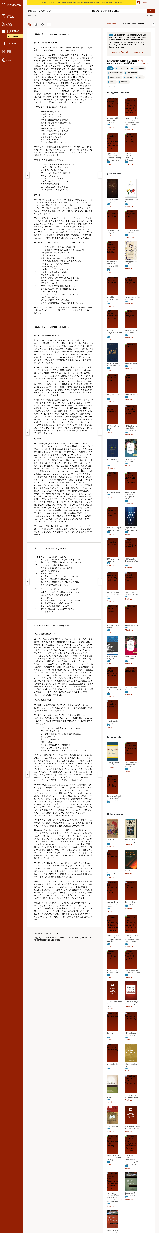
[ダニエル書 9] (100, 432)
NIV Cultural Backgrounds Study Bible (114, 332)
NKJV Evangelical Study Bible (113, 560)
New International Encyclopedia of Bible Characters (132, 765)
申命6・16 (81, 689)
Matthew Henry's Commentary (131, 1003)
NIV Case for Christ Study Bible (132, 298)
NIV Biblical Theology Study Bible (112, 299)
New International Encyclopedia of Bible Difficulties (114, 798)
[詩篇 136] (28, 581)
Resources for (122, 62)
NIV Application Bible (131, 263)
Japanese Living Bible (44, 933)
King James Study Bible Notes (132, 232)
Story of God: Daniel (112, 1096)
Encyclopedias (115, 737)
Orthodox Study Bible (131, 689)
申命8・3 (77, 655)
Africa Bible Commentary (112, 841)
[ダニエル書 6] (28, 175)
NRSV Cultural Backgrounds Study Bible (114, 690)
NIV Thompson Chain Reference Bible (113, 461)
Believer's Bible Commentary (112, 872)
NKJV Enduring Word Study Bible (131, 529)
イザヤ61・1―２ (78, 750)
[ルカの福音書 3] (28, 774)
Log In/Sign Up (148, 2)
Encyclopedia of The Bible (113, 764)
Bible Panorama (131, 871)
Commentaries (116, 814)
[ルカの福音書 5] (100, 774)
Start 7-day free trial (120, 52)
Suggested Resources (119, 92)
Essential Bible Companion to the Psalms (113, 904)
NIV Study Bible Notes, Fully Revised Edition (113, 120)
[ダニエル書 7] (28, 432)
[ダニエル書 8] (100, 175)
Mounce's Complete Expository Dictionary (129, 157)
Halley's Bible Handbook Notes (113, 972)
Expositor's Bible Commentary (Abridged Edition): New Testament (114, 157)
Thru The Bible (112, 1126)
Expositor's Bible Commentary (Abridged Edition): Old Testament (132, 121)
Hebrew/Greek (124, 24)
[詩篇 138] (100, 581)
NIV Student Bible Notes (113, 427)
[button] (145, 2)
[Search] (151, 11)
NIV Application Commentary (131, 1034)
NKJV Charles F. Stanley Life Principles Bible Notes (131, 495)
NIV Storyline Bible (132, 395)
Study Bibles (115, 174)
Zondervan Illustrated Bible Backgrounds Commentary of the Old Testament (114, 1197)
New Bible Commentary (112, 1034)
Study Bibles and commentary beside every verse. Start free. (81, 2)
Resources (111, 24)
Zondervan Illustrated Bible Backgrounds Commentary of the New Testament (132, 1159)
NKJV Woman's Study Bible (130, 658)
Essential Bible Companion (130, 903)
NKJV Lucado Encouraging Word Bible (132, 561)
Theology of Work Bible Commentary (132, 1096)
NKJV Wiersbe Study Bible (112, 658)
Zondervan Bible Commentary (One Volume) (114, 1157)
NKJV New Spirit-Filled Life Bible (113, 626)
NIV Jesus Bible (131, 364)
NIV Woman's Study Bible (130, 460)
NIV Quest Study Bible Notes (113, 396)
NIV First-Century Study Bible (131, 331)
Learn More (138, 52)
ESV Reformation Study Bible (113, 232)
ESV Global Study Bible (131, 200)
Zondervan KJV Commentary (130, 1194)
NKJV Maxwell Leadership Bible (131, 593)
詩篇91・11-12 (75, 683)
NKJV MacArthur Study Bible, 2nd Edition (113, 594)
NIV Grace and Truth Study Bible (113, 365)
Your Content (138, 24)
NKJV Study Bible (131, 625)
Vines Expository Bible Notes (113, 722)
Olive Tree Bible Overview (131, 1065)
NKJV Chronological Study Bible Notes (114, 529)
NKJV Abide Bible (113, 492)
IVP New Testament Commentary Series (114, 1004)
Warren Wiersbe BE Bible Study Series (132, 1127)
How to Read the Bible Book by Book (132, 972)
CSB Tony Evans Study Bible (113, 200)
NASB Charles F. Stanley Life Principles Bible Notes (113, 265)
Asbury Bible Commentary (130, 841)
